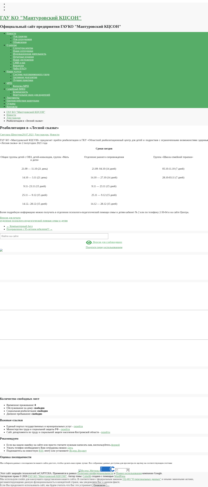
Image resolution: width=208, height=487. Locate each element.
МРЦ (9, 83)
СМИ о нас (19, 62)
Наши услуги (13, 71)
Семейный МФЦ (15, 89)
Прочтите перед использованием (104, 247)
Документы (12, 97)
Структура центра (23, 48)
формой (115, 444)
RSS (41, 450)
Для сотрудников (22, 39)
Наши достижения (23, 59)
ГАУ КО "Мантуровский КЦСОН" (41, 18)
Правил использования (129, 473)
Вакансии (18, 65)
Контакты (11, 106)
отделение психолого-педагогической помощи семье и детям (34, 220)
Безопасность (20, 91)
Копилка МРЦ (21, 86)
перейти (78, 426)
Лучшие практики (23, 80)
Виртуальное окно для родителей (31, 94)
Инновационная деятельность (29, 53)
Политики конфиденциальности (95, 473)
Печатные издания (23, 56)
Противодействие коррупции (22, 100)
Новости (11, 33)
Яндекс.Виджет (78, 450)
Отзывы (10, 103)
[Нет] (108, 486)
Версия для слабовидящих (107, 242)
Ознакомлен (99, 485)
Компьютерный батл (19, 226)
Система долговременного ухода (31, 74)
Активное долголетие (25, 77)
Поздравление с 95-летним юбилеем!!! (29, 229)
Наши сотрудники (23, 51)
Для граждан (20, 36)
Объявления (19, 42)
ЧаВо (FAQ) (19, 68)
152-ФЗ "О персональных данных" (141, 479)
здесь (70, 447)
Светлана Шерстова (11, 134)
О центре (11, 45)
